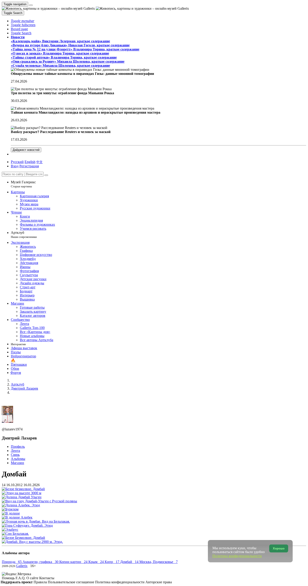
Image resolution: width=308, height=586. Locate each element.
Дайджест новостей (26, 150)
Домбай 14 (129, 562)
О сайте (32, 578)
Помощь (9, 578)
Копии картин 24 (73, 562)
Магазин (17, 463)
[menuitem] (39, 162)
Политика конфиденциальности (120, 582)
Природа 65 (12, 562)
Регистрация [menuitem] (29, 166)
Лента (15, 451)
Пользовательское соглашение (71, 582)
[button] (22, 21)
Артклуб (24, 235)
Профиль (18, 446)
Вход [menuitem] (14, 166)
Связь (15, 455)
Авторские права (158, 582)
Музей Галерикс (23, 184)
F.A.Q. (21, 578)
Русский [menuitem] (17, 162)
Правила (41, 582)
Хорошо (279, 548)
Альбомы (18, 459)
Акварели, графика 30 (41, 562)
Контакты (46, 578)
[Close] (46, 175)
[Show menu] (31, 5)
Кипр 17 (112, 562)
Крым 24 (96, 562)
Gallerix (22, 566)
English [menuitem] (30, 162)
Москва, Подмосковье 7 (158, 562)
